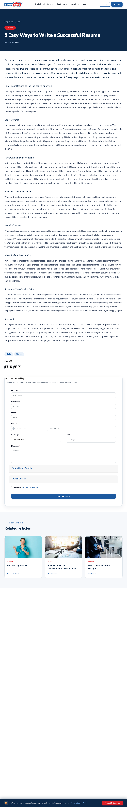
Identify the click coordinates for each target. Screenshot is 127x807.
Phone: (14, 423)
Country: (15, 435)
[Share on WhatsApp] (19, 366)
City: (68, 435)
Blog (6, 22)
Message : (15, 446)
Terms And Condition (30, 487)
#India (8, 354)
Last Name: (16, 401)
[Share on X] (15, 366)
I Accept (26, 487)
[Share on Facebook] (6, 366)
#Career (19, 354)
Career (19, 22)
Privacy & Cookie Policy (78, 803)
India (12, 22)
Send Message (63, 496)
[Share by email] (10, 366)
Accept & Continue (112, 803)
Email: (14, 412)
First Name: (16, 390)
